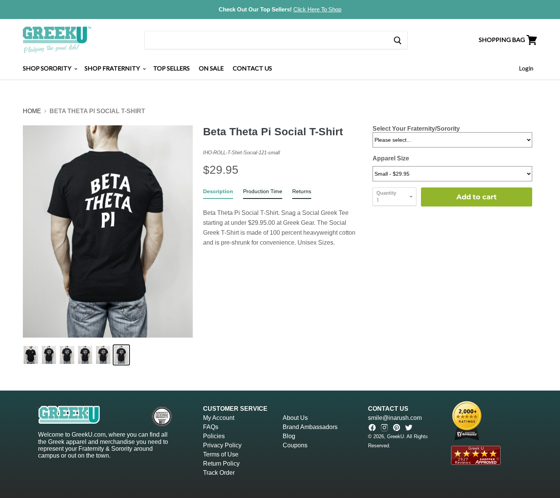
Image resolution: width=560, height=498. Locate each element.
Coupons (295, 445)
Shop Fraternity (113, 68)
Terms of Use (220, 454)
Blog (289, 436)
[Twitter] (409, 427)
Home (32, 111)
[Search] (397, 40)
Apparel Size (391, 158)
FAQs (210, 427)
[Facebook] (372, 427)
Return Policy (221, 463)
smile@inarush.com (395, 418)
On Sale (211, 68)
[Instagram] (384, 427)
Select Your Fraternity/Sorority (416, 128)
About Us (295, 418)
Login (526, 68)
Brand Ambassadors (310, 427)
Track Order (219, 472)
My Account (218, 418)
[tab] (218, 193)
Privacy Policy (222, 445)
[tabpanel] (283, 223)
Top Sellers (171, 68)
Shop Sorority (47, 68)
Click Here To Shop (317, 9)
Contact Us (252, 68)
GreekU (395, 436)
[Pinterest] (396, 427)
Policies (214, 436)
